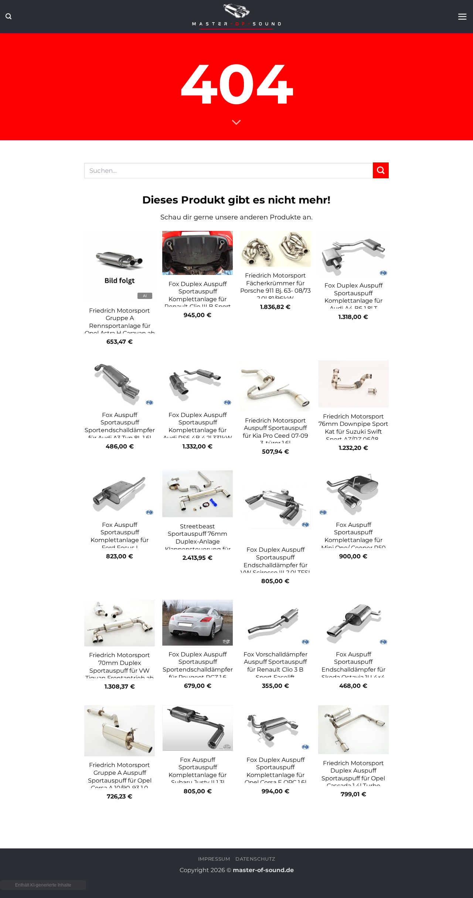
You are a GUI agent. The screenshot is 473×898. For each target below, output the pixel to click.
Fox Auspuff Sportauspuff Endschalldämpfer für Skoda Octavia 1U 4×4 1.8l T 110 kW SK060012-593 (353, 673)
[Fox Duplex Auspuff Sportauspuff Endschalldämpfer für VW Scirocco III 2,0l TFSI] (275, 505)
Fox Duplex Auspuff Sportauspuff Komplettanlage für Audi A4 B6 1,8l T (353, 297)
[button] (8, 16)
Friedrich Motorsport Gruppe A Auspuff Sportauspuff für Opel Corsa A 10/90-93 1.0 (120, 776)
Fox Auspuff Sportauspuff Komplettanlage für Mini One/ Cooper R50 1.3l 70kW (353, 540)
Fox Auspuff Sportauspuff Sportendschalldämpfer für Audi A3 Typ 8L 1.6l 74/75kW (120, 430)
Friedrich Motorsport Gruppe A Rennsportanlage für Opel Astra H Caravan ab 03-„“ (120, 325)
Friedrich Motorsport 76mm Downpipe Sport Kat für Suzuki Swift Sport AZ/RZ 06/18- (353, 428)
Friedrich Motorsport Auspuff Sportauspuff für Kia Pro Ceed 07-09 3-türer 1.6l (275, 432)
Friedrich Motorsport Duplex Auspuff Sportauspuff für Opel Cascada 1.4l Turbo (353, 775)
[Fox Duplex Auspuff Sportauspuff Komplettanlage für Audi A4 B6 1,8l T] (353, 254)
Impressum (214, 859)
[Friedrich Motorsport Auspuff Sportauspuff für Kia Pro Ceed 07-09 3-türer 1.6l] (275, 385)
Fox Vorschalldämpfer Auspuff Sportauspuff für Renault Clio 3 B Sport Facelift (275, 666)
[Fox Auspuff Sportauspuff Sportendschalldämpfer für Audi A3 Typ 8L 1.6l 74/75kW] (119, 383)
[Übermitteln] (381, 170)
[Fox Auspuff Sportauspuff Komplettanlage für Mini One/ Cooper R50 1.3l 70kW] (353, 493)
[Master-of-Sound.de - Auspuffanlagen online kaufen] (236, 16)
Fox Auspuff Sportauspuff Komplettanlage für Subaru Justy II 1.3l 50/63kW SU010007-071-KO (197, 778)
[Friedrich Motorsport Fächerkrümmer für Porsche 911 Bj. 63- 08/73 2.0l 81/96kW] (275, 249)
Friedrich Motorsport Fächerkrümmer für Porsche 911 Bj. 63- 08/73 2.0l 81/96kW (275, 287)
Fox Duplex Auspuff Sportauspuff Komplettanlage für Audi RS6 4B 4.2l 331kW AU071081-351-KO (197, 430)
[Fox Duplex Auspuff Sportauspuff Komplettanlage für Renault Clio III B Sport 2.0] (197, 253)
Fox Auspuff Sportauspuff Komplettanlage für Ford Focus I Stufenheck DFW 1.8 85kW (120, 543)
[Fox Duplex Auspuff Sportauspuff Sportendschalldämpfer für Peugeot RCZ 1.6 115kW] (197, 623)
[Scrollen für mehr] (236, 123)
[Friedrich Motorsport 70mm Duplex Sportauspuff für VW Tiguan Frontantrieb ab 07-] (119, 623)
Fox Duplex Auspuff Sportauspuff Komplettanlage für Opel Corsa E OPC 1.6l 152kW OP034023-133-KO (275, 778)
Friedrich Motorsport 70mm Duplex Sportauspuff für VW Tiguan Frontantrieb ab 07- (119, 670)
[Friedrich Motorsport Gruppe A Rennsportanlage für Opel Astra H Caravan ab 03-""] (119, 266)
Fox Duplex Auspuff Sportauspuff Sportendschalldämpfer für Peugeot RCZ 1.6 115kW (198, 669)
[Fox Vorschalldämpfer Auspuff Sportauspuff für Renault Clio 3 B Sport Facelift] (275, 623)
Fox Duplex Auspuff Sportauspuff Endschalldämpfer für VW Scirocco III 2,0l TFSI (275, 561)
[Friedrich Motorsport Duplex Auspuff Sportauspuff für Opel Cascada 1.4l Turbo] (353, 729)
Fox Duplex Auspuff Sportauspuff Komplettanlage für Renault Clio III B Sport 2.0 (197, 299)
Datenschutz (255, 859)
